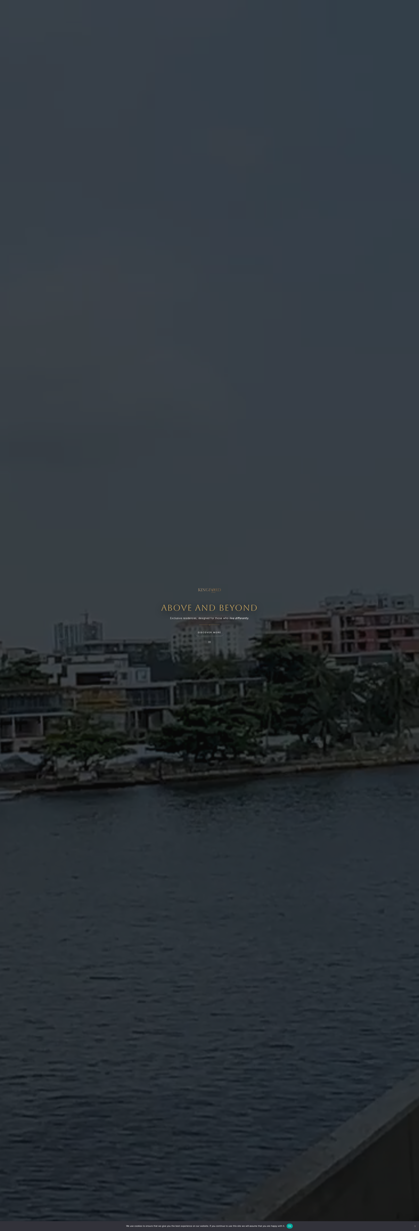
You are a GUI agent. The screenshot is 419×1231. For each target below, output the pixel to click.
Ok (289, 1226)
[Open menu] (209, 642)
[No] (415, 1226)
